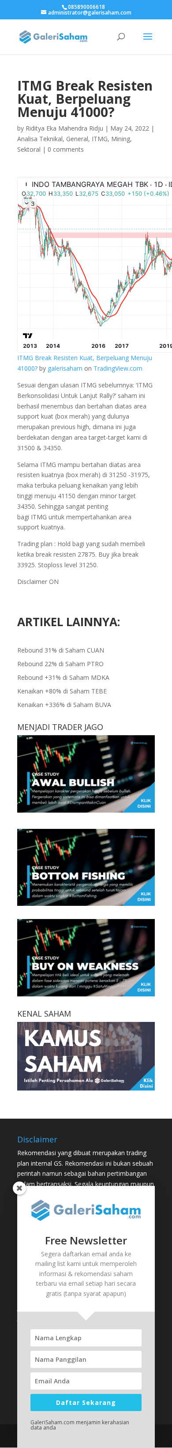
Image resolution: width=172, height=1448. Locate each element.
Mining (120, 139)
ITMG (100, 139)
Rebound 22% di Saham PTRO (60, 664)
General (77, 139)
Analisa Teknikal (40, 139)
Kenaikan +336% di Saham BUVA (64, 704)
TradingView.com (117, 368)
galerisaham (65, 368)
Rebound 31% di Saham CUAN (60, 650)
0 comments (66, 149)
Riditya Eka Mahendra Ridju (64, 128)
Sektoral (29, 149)
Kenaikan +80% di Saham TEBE (62, 691)
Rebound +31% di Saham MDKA (63, 677)
